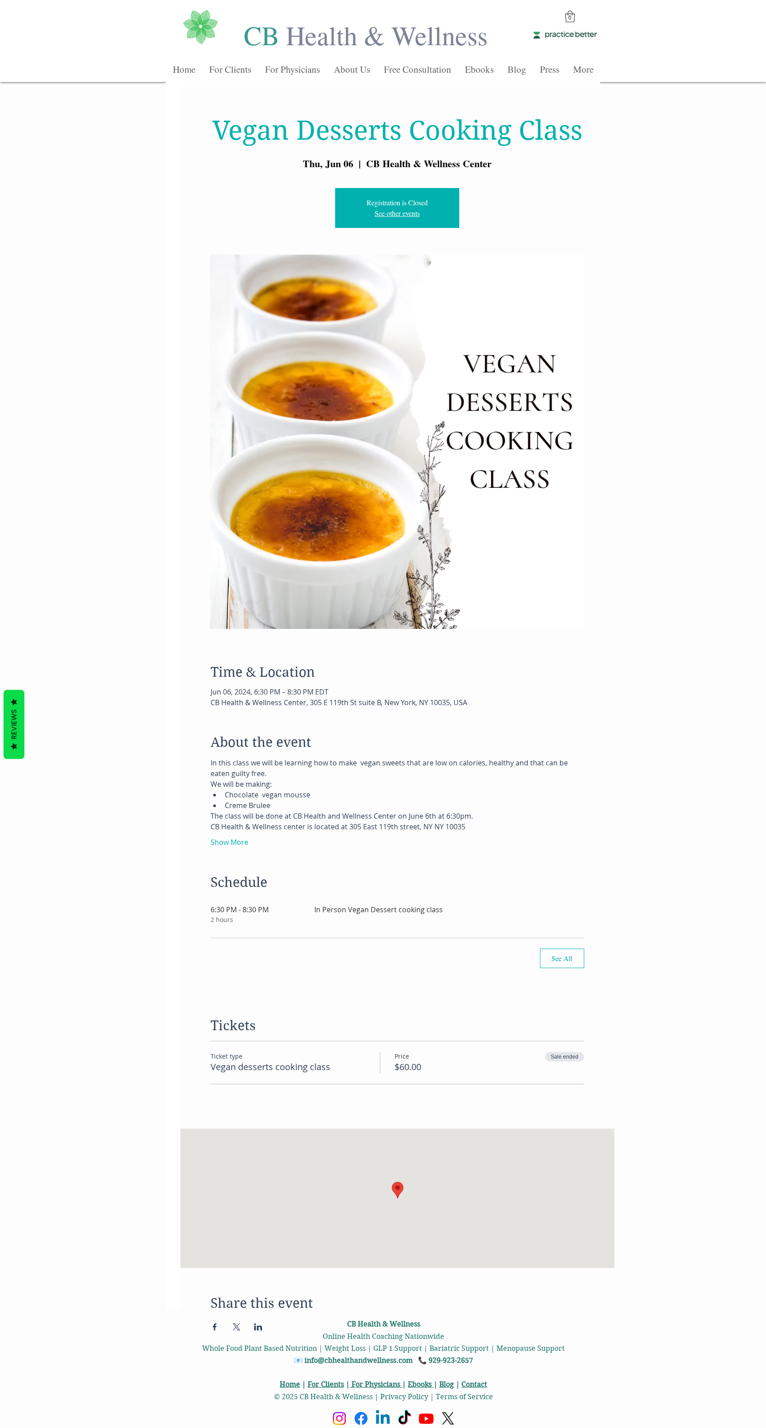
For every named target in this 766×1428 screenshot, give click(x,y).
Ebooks (421, 1384)
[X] (448, 1418)
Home (290, 1384)
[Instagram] (339, 1418)
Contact (474, 1384)
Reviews (14, 725)
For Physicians (376, 1384)
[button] (570, 16)
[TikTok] (404, 1418)
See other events (397, 213)
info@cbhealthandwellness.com (359, 1360)
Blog (446, 1384)
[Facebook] (361, 1418)
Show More (229, 842)
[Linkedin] (382, 1418)
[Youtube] (426, 1418)
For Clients (326, 1384)
